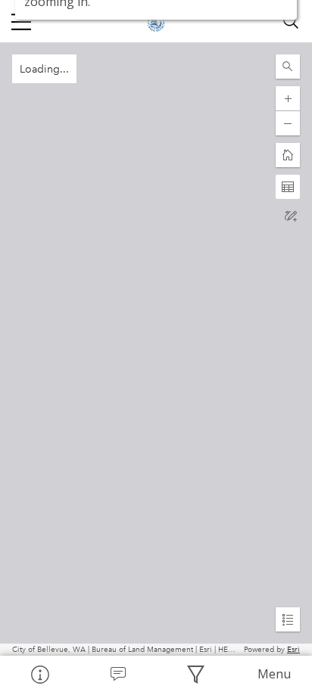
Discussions (117, 674)
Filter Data (195, 674)
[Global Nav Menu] (21, 21)
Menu (274, 674)
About (39, 674)
